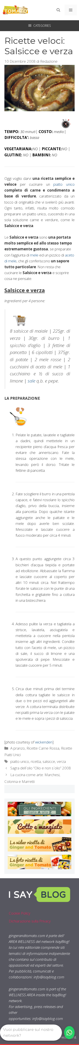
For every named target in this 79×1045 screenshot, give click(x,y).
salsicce (49, 761)
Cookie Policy (19, 913)
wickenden (43, 742)
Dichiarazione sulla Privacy (30, 921)
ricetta (36, 761)
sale (31, 381)
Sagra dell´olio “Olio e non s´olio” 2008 (40, 767)
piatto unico (64, 184)
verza (61, 761)
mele (34, 255)
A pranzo (17, 748)
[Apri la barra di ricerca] (58, 10)
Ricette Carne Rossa (43, 748)
